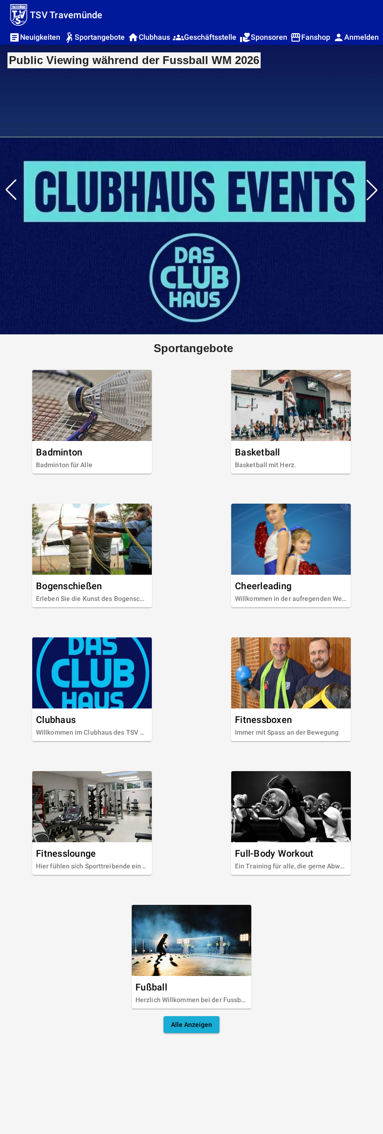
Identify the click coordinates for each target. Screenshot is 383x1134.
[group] (191, 189)
